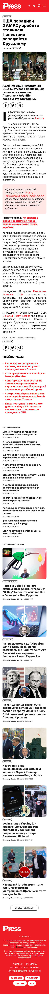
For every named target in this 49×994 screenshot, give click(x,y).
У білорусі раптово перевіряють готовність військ (22, 466)
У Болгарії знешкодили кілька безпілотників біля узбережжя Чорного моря (21, 488)
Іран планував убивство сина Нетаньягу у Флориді (20, 522)
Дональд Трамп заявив (16, 315)
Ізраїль (20, 338)
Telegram (32, 978)
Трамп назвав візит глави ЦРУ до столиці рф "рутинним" (22, 499)
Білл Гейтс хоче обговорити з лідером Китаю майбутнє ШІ (20, 433)
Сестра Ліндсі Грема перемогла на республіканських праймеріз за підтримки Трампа (25, 396)
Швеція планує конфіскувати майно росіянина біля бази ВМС (24, 476)
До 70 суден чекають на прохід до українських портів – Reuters (23, 456)
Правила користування (24, 967)
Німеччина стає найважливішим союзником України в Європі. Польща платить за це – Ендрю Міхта (22, 770)
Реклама (31, 964)
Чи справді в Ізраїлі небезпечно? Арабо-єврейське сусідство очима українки (20, 222)
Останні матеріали (13, 544)
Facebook (16, 978)
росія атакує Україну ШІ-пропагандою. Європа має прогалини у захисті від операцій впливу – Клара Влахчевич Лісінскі (20, 830)
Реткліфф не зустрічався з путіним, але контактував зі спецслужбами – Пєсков (22, 366)
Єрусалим (8, 341)
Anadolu (39, 118)
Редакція (17, 964)
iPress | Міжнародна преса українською (24, 194)
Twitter (19, 983)
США (5, 338)
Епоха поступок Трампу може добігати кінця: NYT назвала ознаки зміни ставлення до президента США (24, 408)
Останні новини (11, 427)
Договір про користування (24, 971)
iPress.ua (19, 947)
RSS (32, 983)
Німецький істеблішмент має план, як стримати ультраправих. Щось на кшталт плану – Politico (24, 889)
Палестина (30, 338)
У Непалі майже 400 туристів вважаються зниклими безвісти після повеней (21, 445)
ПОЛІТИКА (7, 17)
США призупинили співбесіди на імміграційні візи (25, 375)
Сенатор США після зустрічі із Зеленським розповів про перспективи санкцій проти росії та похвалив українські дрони (25, 385)
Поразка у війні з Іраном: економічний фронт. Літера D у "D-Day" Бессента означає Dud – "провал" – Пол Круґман (24, 590)
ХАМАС (12, 338)
